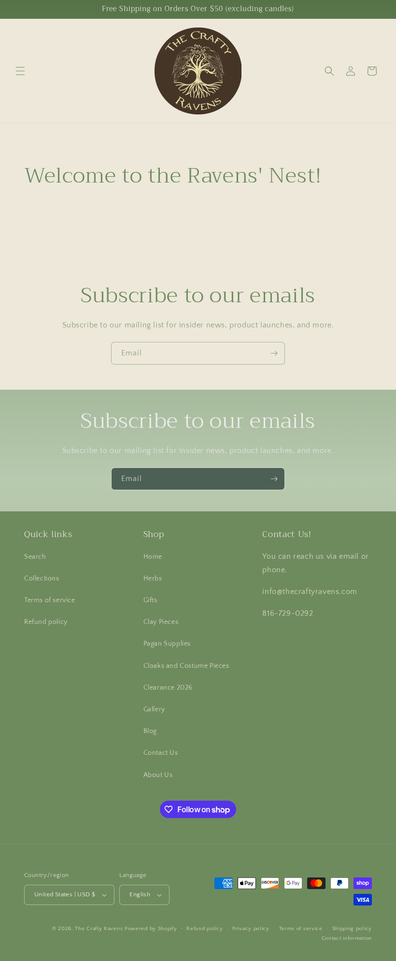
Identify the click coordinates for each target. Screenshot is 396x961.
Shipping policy (352, 929)
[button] (20, 71)
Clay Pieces (161, 622)
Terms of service (49, 600)
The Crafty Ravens (99, 929)
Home (152, 557)
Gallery (154, 709)
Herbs (152, 578)
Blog (150, 731)
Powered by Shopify (151, 929)
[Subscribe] (273, 353)
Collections (41, 578)
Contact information (347, 938)
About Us (158, 775)
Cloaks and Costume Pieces (186, 666)
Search (35, 557)
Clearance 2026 (168, 688)
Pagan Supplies (167, 644)
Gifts (150, 600)
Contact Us (160, 753)
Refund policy (46, 622)
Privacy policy (250, 929)
